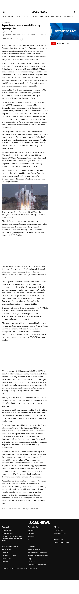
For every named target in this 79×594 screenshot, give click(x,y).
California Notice (60, 533)
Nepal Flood (20, 16)
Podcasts (5, 553)
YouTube (31, 530)
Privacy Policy (58, 530)
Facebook (31, 533)
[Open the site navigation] (15, 12)
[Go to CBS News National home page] (39, 12)
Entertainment (68, 16)
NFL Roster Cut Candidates (11, 536)
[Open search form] (74, 12)
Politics (35, 16)
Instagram (31, 536)
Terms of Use (58, 539)
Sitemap (5, 562)
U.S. (4, 16)
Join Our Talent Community (38, 556)
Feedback (31, 562)
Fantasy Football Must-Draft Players (12, 539)
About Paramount (34, 550)
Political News (7, 530)
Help (29, 559)
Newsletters (6, 550)
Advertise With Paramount (37, 553)
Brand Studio (6, 559)
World (29, 16)
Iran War (11, 16)
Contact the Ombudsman (37, 565)
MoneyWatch (56, 16)
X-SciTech (6, 22)
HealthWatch (44, 16)
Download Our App (9, 556)
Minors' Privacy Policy (61, 542)
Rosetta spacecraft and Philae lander (31, 137)
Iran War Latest (7, 533)
